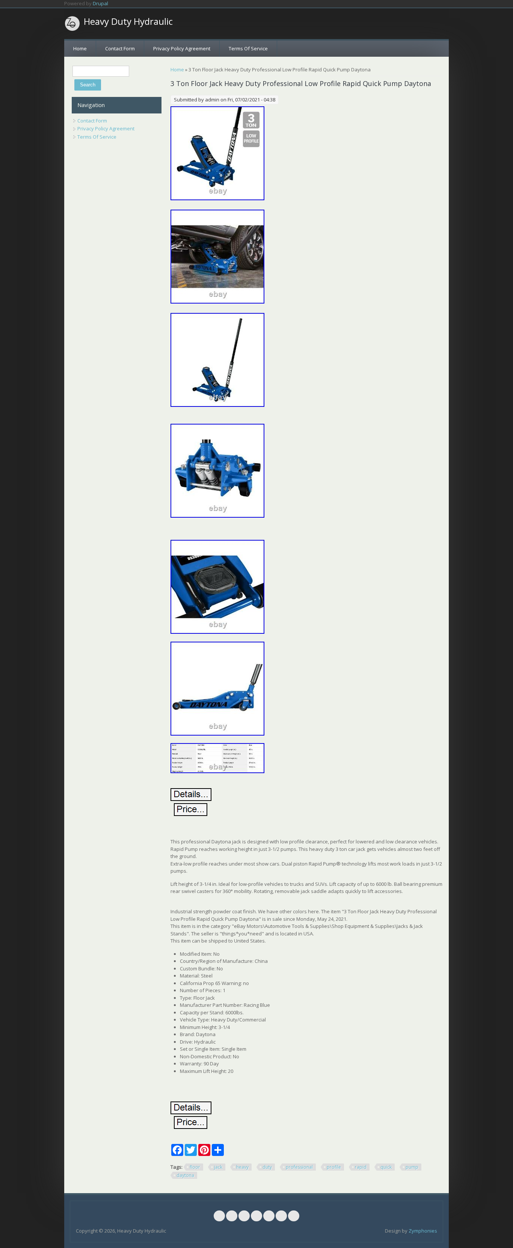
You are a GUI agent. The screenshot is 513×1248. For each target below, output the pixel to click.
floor (195, 1167)
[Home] (72, 24)
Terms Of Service (248, 48)
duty (267, 1167)
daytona (185, 1175)
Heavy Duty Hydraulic (128, 21)
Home (80, 48)
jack (218, 1167)
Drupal (100, 3)
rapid (361, 1167)
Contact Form (120, 48)
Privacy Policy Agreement (181, 48)
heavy (242, 1167)
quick (386, 1167)
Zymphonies (423, 1230)
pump (412, 1167)
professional (299, 1167)
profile (334, 1167)
